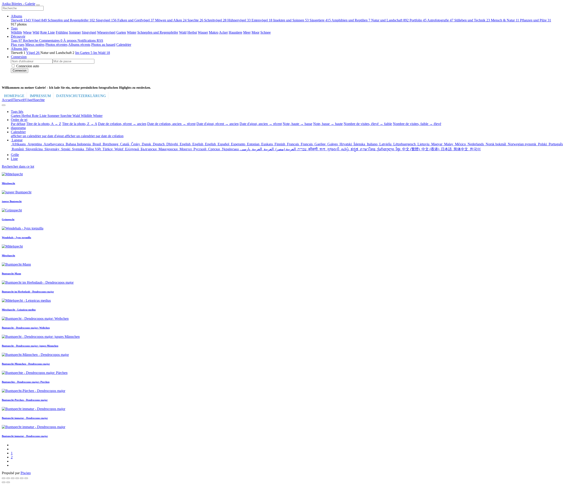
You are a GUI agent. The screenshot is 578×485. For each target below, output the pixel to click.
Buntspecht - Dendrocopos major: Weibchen (26, 327)
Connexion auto (27, 66)
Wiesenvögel (106, 32)
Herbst (192, 32)
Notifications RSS (90, 40)
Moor (255, 32)
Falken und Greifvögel (135, 20)
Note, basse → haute (328, 124)
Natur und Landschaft (390, 20)
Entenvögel (262, 20)
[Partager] (8, 478)
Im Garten (83, 53)
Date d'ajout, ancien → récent (261, 124)
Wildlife (16, 32)
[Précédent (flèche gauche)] (3, 482)
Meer (247, 32)
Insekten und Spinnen (291, 20)
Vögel (39, 20)
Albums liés (19, 49)
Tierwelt (21, 20)
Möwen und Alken (170, 20)
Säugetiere (320, 20)
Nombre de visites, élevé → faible (368, 124)
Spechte (195, 20)
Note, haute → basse (297, 124)
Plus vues (17, 44)
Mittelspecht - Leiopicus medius (19, 309)
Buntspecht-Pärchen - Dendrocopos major (25, 400)
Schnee (265, 32)
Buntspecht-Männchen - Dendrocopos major (26, 363)
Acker (223, 32)
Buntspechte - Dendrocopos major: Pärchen (25, 382)
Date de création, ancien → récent (171, 124)
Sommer (75, 32)
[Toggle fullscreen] (12, 478)
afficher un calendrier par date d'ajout (38, 136)
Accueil (7, 100)
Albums (16, 16)
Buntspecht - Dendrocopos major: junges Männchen (30, 345)
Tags (14, 28)
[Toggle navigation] (38, 5)
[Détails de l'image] (21, 478)
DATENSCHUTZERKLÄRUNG (81, 96)
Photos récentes (56, 44)
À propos (70, 40)
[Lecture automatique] (26, 478)
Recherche (31, 40)
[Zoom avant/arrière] (17, 478)
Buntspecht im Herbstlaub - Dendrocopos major (28, 291)
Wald (182, 32)
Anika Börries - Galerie (18, 4)
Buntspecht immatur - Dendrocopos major (25, 418)
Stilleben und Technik (472, 20)
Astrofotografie (440, 20)
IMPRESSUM (40, 96)
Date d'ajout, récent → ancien (217, 124)
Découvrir (18, 36)
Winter (131, 32)
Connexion (19, 57)
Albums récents (79, 44)
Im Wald (101, 53)
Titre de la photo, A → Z (43, 124)
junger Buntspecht (12, 201)
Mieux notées (34, 44)
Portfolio (418, 20)
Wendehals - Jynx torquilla (16, 237)
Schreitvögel (215, 20)
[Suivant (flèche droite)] (8, 482)
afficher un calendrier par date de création (94, 136)
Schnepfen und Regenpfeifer (71, 20)
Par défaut (18, 124)
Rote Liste (47, 32)
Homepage (14, 96)
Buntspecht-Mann (11, 273)
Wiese (27, 32)
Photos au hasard (103, 44)
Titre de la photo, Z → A (79, 124)
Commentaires (50, 40)
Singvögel (106, 20)
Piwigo (26, 473)
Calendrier (123, 44)
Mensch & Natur (505, 20)
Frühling (62, 32)
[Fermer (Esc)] (3, 478)
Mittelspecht (8, 183)
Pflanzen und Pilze (535, 20)
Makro (213, 32)
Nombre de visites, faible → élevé (417, 124)
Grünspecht (8, 219)
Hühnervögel (239, 20)
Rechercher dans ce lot (18, 166)
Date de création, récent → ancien (122, 124)
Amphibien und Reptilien (350, 20)
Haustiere (235, 32)
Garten (121, 32)
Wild (36, 32)
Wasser (203, 32)
